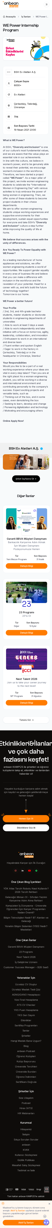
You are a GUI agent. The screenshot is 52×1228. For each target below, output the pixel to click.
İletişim (26, 1134)
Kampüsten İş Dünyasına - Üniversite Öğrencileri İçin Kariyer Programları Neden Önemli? (26, 909)
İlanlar (26, 1030)
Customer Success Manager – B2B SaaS (26, 967)
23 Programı (26, 951)
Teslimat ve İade (26, 1170)
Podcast (26, 1103)
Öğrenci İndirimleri (26, 1076)
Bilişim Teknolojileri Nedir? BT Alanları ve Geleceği (26, 919)
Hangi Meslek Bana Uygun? (26, 1040)
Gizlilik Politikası (26, 1160)
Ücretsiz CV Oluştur (26, 984)
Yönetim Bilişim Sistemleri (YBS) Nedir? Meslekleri (26, 928)
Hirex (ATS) (26, 1108)
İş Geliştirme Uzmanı (26, 962)
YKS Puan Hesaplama (26, 1010)
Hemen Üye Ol (26, 818)
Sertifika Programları (26, 1025)
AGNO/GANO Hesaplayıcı (26, 994)
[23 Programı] (26, 592)
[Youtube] (29, 870)
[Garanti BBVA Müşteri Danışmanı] (26, 518)
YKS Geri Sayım (26, 1015)
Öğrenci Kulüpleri (26, 1056)
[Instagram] (15, 870)
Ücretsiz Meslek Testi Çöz (26, 989)
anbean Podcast (26, 1051)
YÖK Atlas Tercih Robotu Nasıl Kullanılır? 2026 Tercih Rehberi (26, 890)
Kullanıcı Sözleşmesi (26, 1155)
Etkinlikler (26, 1020)
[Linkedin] (22, 870)
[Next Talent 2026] (26, 658)
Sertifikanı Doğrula (26, 1082)
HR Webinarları (26, 1113)
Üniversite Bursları (26, 1071)
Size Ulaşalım (26, 1097)
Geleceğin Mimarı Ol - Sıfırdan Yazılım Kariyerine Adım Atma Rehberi (26, 899)
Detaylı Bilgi (26, 566)
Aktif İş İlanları (18, 1210)
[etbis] (46, 1189)
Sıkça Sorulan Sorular (26, 1139)
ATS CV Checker (26, 1005)
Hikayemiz (26, 1129)
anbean (26, 1144)
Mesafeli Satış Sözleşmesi (26, 1165)
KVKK (26, 1149)
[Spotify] (36, 870)
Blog (26, 1046)
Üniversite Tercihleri (26, 1066)
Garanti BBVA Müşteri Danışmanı (26, 946)
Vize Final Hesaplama (26, 999)
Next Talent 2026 (26, 957)
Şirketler (26, 1035)
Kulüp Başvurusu (26, 1061)
